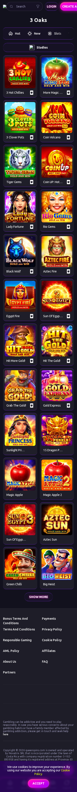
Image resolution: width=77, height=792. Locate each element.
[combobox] (24, 6)
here (5, 734)
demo (20, 73)
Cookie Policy (52, 640)
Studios (42, 47)
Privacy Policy (52, 629)
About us (9, 661)
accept (38, 783)
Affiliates (48, 651)
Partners (9, 672)
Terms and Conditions (19, 629)
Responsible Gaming (17, 640)
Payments (49, 618)
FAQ (45, 661)
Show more (38, 597)
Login (51, 6)
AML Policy (11, 651)
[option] (14, 33)
